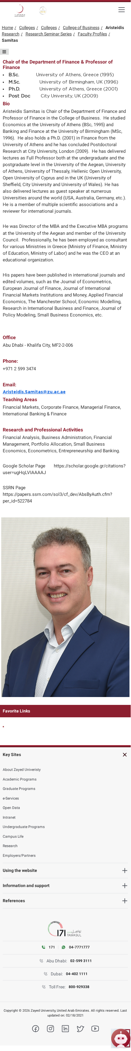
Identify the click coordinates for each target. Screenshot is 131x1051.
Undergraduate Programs (24, 827)
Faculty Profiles (92, 33)
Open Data (11, 808)
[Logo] (20, 10)
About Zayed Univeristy (22, 770)
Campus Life (13, 836)
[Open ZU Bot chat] (121, 1038)
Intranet (9, 817)
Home (7, 27)
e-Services (11, 798)
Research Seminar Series (49, 33)
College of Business (81, 27)
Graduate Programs (19, 789)
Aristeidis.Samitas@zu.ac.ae (34, 392)
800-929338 (79, 987)
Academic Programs (19, 779)
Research (10, 33)
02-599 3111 (81, 961)
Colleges (27, 27)
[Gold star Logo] (43, 10)
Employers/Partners (19, 855)
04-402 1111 (77, 974)
